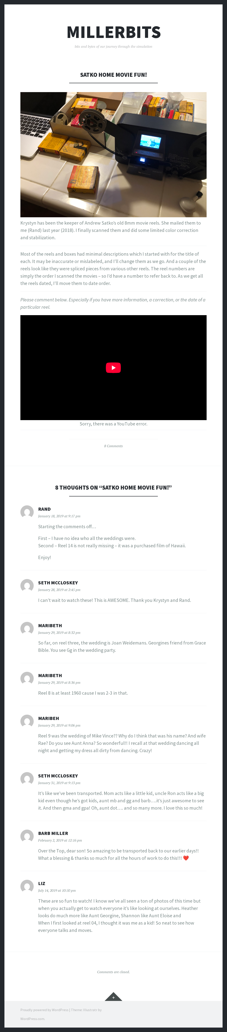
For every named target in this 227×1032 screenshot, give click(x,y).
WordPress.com (32, 1018)
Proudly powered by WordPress (44, 1010)
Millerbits (113, 32)
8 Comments (113, 445)
